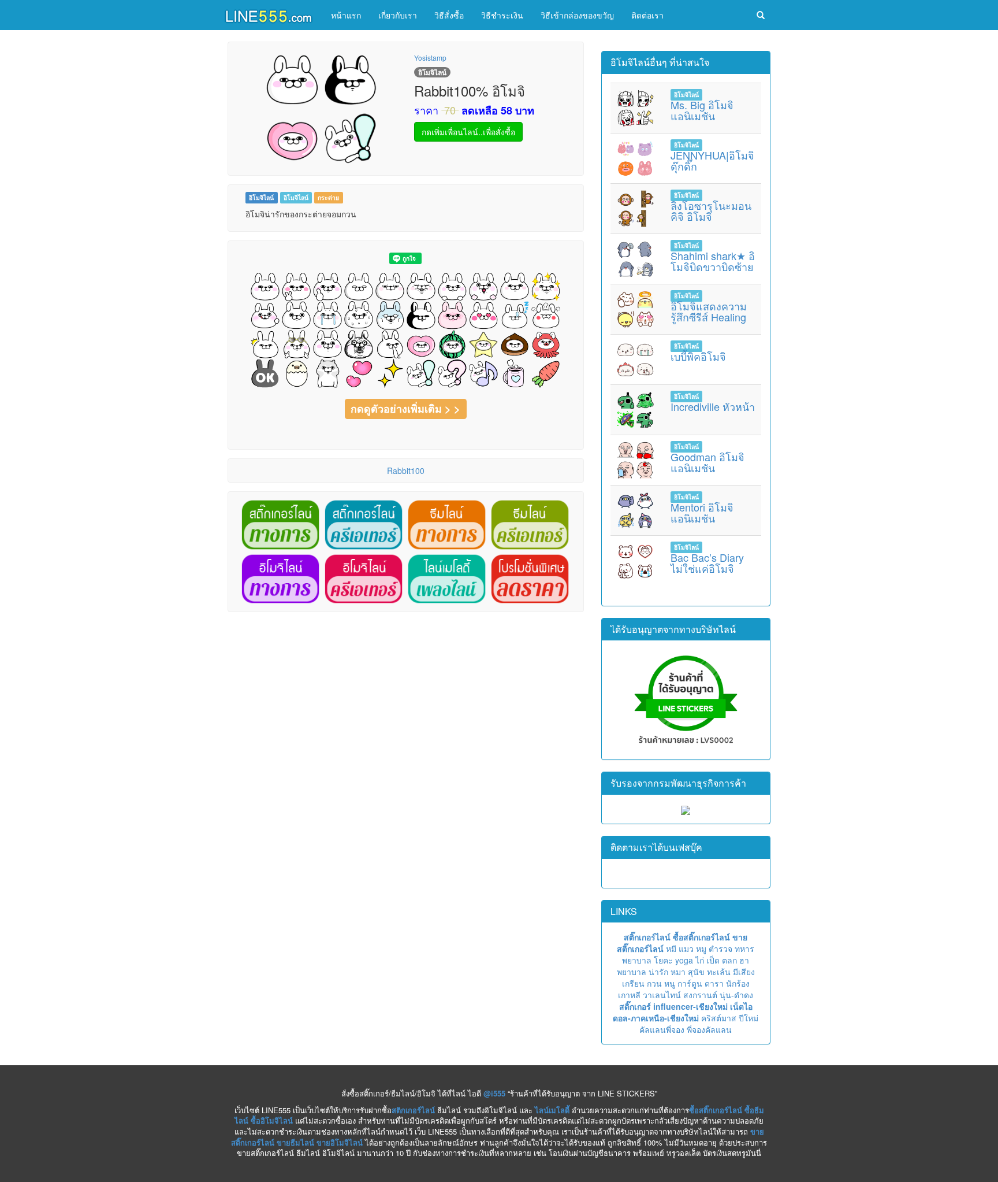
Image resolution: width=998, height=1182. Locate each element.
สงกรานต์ (700, 995)
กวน (654, 983)
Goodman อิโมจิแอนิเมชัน (707, 462)
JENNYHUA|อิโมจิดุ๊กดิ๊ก (712, 160)
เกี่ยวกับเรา (397, 15)
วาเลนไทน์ (662, 995)
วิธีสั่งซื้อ (449, 15)
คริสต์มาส (718, 1018)
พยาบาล (636, 960)
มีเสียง (744, 971)
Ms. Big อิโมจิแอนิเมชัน (702, 110)
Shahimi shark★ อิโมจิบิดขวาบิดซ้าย (713, 261)
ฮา (744, 960)
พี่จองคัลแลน (709, 1029)
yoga (684, 960)
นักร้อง (738, 983)
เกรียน (633, 983)
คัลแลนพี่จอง (661, 1029)
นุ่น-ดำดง (736, 995)
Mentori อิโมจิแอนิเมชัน (702, 512)
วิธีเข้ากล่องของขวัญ (577, 15)
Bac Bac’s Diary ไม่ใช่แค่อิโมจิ (707, 563)
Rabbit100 (405, 470)
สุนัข (696, 971)
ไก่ (699, 960)
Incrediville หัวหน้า (713, 406)
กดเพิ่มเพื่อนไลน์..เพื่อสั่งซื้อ (468, 132)
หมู (701, 948)
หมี (671, 948)
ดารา (714, 983)
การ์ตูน (689, 983)
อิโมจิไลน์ (261, 197)
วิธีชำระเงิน (502, 15)
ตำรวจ (720, 948)
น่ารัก (658, 971)
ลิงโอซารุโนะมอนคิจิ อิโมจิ (711, 211)
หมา (678, 971)
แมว (686, 948)
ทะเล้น (719, 971)
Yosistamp (430, 57)
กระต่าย (328, 197)
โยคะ (663, 960)
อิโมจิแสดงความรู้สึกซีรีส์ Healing (709, 311)
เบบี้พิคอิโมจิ (698, 356)
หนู (669, 983)
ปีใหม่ (748, 1018)
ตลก (729, 960)
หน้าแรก (346, 15)
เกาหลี (629, 995)
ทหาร (744, 948)
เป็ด (713, 960)
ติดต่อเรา (647, 15)
